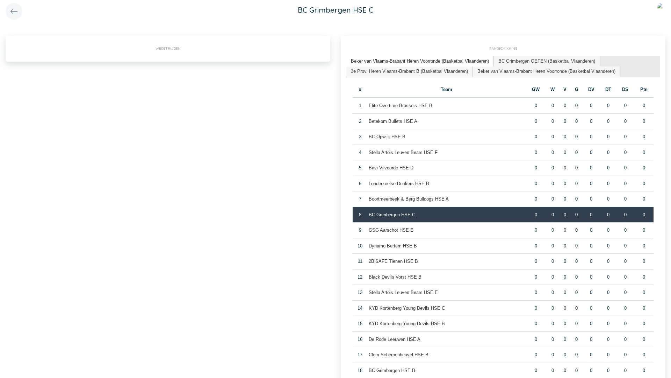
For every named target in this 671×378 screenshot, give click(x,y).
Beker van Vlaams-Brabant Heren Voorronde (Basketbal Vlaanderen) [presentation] (420, 61)
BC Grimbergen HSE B (392, 370)
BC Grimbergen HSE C (392, 214)
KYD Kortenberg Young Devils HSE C (407, 308)
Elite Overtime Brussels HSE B (400, 105)
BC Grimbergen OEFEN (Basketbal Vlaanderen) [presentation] (546, 61)
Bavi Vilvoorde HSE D (391, 167)
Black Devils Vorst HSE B (395, 277)
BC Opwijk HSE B (387, 136)
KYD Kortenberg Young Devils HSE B (407, 323)
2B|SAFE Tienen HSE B (393, 261)
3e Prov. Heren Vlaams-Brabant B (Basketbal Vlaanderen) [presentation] (409, 71)
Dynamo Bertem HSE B (393, 245)
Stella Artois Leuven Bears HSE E (403, 292)
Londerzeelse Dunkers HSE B (399, 183)
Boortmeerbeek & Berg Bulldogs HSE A (409, 199)
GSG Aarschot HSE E (391, 230)
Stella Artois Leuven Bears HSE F (403, 152)
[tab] (420, 61)
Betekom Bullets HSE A (393, 121)
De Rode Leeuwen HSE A (394, 339)
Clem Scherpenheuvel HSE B (398, 354)
